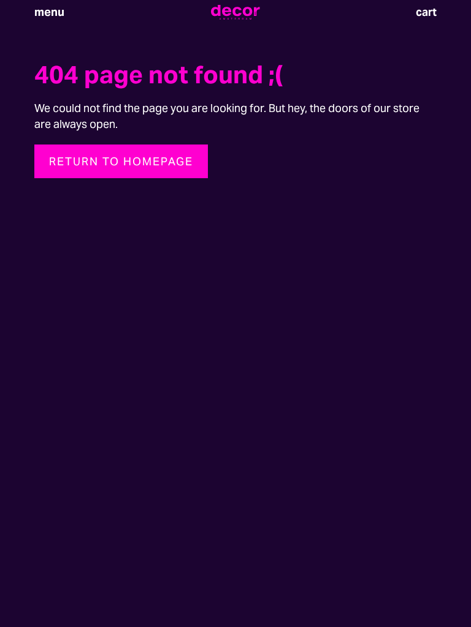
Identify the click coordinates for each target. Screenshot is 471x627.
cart (426, 12)
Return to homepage (121, 161)
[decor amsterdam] (235, 12)
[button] (49, 12)
